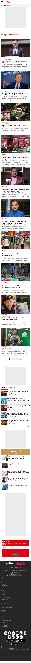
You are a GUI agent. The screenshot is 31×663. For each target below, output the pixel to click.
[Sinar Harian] (8, 2)
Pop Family (3, 606)
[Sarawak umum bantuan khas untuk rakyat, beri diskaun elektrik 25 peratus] (15, 80)
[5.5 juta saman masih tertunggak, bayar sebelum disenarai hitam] (15, 112)
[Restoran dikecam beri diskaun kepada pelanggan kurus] (15, 240)
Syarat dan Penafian (6, 596)
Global (2, 582)
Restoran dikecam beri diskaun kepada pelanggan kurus (13, 254)
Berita (2, 580)
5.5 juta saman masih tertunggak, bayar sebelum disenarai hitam (14, 126)
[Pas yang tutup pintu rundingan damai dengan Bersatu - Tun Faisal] (5, 472)
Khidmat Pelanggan (6, 620)
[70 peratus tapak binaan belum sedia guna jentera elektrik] (5, 458)
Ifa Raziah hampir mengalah (10, 350)
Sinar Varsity (4, 611)
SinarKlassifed (4, 626)
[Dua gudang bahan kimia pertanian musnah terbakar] (4, 422)
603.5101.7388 (16, 572)
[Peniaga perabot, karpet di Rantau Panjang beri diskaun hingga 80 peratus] (15, 272)
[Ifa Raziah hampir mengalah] (15, 337)
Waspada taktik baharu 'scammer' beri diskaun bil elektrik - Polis (13, 318)
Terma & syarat (24, 550)
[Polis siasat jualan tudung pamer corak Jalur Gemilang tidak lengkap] (4, 415)
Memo (2, 617)
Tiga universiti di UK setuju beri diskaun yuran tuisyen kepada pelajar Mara (15, 190)
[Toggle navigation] (2, 1)
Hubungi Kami (4, 593)
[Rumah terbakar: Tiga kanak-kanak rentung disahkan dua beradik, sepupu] (4, 393)
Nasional (4, 122)
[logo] (10, 564)
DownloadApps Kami (11, 647)
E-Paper (3, 584)
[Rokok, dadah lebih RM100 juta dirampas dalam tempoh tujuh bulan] (4, 401)
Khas (2, 588)
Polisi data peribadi (8, 551)
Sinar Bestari (4, 604)
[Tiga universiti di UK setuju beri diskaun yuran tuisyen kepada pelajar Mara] (15, 176)
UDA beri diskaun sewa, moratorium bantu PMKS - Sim (14, 62)
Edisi (2, 581)
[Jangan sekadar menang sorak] (5, 487)
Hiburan (4, 347)
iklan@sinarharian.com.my (8, 628)
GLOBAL (4, 250)
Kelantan (4, 282)
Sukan (4, 154)
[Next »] (21, 359)
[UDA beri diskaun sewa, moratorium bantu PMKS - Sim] (15, 48)
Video (2, 587)
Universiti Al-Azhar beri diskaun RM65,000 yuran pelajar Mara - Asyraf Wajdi (14, 222)
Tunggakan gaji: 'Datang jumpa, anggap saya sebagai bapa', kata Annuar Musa (15, 158)
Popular (12, 388)
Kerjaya (3, 594)
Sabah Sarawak (6, 90)
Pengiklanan (4, 625)
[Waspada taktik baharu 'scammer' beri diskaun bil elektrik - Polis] (15, 304)
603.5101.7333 (16, 574)
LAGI (28, 426)
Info (2, 619)
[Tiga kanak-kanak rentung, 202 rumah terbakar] (4, 408)
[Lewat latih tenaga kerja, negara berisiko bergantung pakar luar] (5, 480)
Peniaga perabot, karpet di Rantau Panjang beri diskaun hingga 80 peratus (15, 286)
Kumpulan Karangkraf (6, 607)
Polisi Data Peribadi (6, 597)
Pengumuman (4, 616)
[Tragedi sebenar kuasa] (5, 465)
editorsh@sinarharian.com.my (16, 575)
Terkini (4, 388)
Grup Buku (3, 609)
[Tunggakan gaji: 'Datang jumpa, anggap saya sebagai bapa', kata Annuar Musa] (15, 144)
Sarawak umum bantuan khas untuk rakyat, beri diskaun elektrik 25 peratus (15, 94)
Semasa (4, 58)
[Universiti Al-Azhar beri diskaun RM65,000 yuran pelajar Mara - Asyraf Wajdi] (15, 208)
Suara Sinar (4, 585)
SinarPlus (3, 603)
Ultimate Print (4, 610)
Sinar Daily (3, 602)
